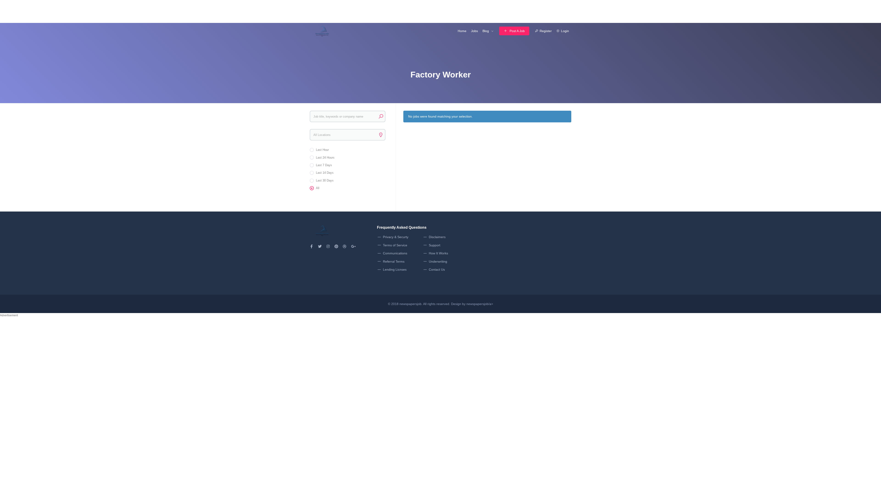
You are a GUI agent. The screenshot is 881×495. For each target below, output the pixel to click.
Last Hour (322, 149)
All (317, 188)
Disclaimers (437, 237)
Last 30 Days (325, 180)
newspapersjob (410, 304)
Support (434, 245)
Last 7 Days (324, 165)
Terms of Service (395, 245)
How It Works (438, 253)
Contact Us (437, 269)
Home (462, 31)
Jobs (474, 31)
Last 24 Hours (325, 157)
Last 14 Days (325, 172)
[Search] (381, 116)
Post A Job (517, 31)
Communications (395, 253)
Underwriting (438, 261)
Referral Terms (393, 261)
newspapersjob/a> (479, 304)
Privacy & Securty (395, 237)
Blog (485, 31)
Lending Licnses (395, 269)
